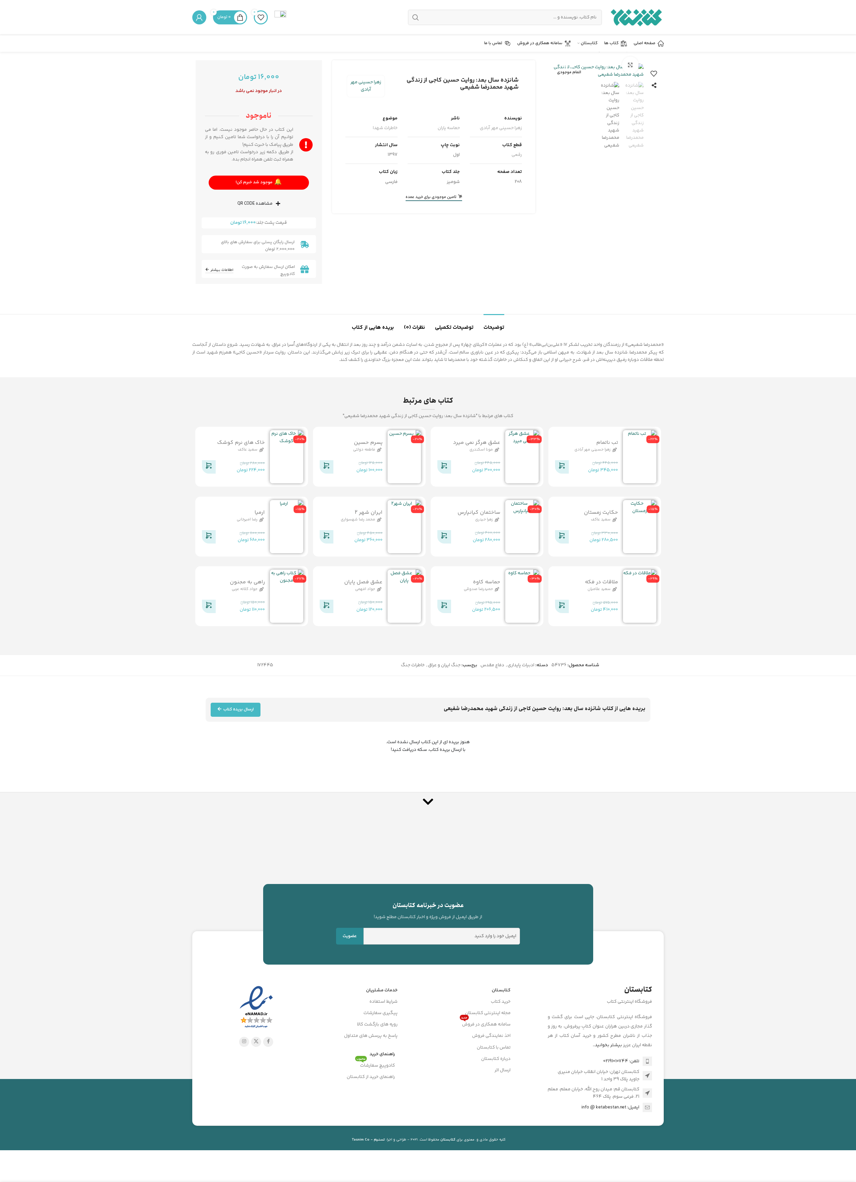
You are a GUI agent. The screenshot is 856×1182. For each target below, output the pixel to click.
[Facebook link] (268, 1042)
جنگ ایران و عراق (444, 665)
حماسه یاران (449, 128)
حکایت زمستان (601, 512)
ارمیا (259, 512)
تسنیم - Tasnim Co (368, 1140)
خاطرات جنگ (413, 665)
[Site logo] (636, 17)
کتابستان (501, 990)
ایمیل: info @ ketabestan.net (610, 1107)
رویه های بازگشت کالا (377, 1024)
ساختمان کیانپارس (478, 512)
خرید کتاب (501, 1001)
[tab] (494, 324)
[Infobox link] (280, 17)
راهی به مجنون (247, 582)
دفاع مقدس (492, 665)
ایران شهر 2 (369, 512)
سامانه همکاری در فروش (486, 1023)
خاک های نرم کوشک (241, 442)
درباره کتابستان (496, 1059)
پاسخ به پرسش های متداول (371, 1036)
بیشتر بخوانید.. (607, 1045)
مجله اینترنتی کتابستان (488, 1013)
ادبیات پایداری (521, 665)
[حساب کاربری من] (199, 17)
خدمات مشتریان (382, 990)
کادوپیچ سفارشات (375, 1064)
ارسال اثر (503, 1070)
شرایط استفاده (383, 1001)
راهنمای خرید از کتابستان (371, 1077)
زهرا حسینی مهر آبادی (365, 86)
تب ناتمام (607, 442)
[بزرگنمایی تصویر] (630, 65)
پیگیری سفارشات (380, 1013)
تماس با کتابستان (494, 1047)
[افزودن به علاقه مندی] (653, 73)
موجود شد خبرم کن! (259, 182)
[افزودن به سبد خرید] (561, 468)
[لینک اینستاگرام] (244, 1042)
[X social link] (256, 1042)
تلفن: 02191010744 (621, 1061)
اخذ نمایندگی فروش (491, 1036)
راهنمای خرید (382, 1054)
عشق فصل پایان (363, 582)
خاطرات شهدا (385, 128)
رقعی (517, 155)
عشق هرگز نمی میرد (476, 442)
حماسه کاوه (486, 582)
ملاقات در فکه (601, 582)
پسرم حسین (368, 442)
